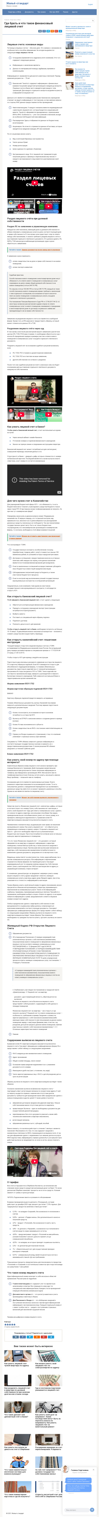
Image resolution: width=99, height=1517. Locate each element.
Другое (74, 12)
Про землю (42, 12)
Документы (29, 12)
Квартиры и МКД (14, 12)
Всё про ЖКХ (54, 12)
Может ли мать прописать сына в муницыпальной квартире (78, 27)
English (90, 4)
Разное (65, 12)
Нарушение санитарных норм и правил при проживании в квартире (83, 44)
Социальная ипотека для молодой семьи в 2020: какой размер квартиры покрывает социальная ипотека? (80, 35)
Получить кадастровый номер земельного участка (85, 53)
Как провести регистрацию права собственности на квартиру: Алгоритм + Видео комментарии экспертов (83, 73)
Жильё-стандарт (17, 3)
